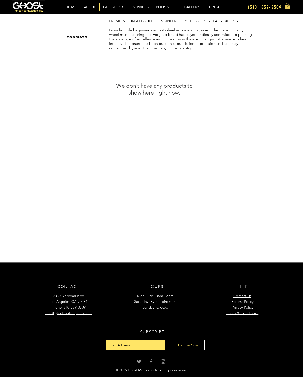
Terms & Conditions (242, 313)
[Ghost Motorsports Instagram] (163, 361)
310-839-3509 (75, 307)
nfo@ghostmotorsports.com (69, 313)
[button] (287, 6)
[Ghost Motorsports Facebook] (151, 361)
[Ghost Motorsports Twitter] (139, 361)
